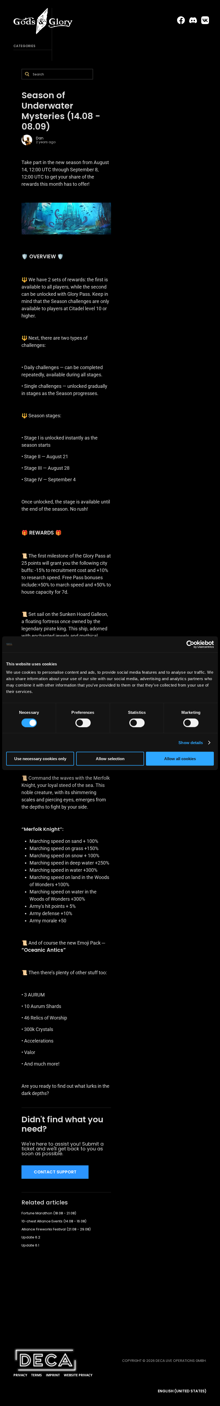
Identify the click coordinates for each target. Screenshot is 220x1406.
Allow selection (110, 758)
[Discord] (193, 20)
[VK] (205, 20)
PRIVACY (20, 1375)
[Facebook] (181, 20)
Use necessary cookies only (40, 758)
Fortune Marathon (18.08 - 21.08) (48, 1213)
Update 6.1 (30, 1245)
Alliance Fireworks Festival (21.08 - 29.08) (56, 1229)
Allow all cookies (180, 758)
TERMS (36, 1375)
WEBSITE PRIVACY (78, 1375)
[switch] (83, 722)
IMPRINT (53, 1375)
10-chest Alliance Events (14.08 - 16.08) (53, 1221)
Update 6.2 (30, 1237)
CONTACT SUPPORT (55, 1172)
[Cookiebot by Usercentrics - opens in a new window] (190, 644)
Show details (190, 742)
